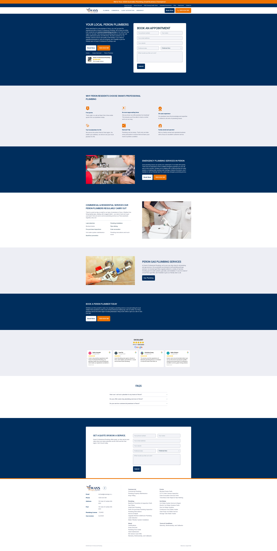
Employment (181, 5)
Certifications (132, 525)
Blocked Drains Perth (166, 491)
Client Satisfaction (127, 10)
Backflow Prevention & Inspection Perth (140, 503)
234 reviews (141, 344)
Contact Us (188, 5)
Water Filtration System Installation (138, 520)
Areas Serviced (128, 5)
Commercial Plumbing (134, 491)
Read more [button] (91, 365)
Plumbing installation (116, 223)
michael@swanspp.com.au (106, 494)
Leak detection (90, 223)
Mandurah (114, 311)
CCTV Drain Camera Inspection (169, 493)
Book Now (91, 48)
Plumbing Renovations (135, 511)
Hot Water (163, 501)
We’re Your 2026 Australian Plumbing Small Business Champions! (140, 2)
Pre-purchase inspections (93, 229)
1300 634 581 (102, 497)
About (130, 523)
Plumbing (106, 10)
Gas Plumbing (149, 278)
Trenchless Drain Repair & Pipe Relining (171, 497)
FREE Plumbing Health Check (151, 5)
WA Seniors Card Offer (135, 534)
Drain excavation (115, 229)
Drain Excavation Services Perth (169, 495)
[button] (190, 359)
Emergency (140, 10)
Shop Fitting (131, 495)
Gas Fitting (131, 505)
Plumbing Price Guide (134, 529)
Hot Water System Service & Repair (170, 503)
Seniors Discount (138, 5)
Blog (175, 5)
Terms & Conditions (166, 523)
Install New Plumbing (134, 507)
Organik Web (188, 545)
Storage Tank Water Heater (168, 513)
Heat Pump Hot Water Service (169, 511)
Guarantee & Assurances (166, 5)
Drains (162, 489)
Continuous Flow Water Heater (169, 509)
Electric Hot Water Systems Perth (169, 505)
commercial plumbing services (106, 32)
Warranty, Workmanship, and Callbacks (140, 536)
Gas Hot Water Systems (167, 507)
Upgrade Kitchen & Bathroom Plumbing (140, 515)
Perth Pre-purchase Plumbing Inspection (140, 509)
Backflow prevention (92, 235)
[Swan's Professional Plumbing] (92, 10)
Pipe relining (114, 226)
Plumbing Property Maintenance (137, 493)
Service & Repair (133, 513)
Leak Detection (132, 518)
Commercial (115, 10)
